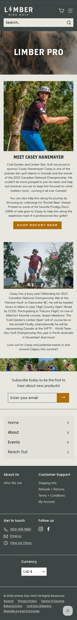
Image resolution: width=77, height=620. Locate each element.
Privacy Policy (27, 601)
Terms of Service (52, 601)
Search (9, 601)
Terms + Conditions (51, 495)
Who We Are (13, 483)
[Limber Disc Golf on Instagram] (40, 528)
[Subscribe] (63, 398)
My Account (46, 502)
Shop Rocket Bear (37, 225)
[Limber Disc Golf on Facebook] (48, 528)
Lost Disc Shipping (39, 606)
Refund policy (13, 606)
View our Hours (21, 543)
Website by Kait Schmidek (22, 611)
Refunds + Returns (51, 489)
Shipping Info (47, 483)
